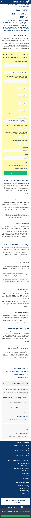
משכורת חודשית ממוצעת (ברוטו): (18, 61)
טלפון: (26, 154)
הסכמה (25, 162)
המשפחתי (16, 207)
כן (25, 143)
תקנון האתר (23, 512)
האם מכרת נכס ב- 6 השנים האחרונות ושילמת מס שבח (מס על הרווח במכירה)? (16, 133)
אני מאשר (15, 515)
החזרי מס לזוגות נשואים (21, 425)
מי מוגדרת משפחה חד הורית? (18, 368)
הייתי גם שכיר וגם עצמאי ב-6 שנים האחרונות (17, 121)
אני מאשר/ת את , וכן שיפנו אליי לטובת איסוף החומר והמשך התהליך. (17, 167)
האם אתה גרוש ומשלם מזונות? (19, 92)
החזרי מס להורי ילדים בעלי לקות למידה (17, 389)
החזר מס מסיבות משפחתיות (17, 4)
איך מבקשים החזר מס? (20, 374)
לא (25, 88)
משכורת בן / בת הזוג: (22, 69)
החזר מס (11, 190)
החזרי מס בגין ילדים (22, 416)
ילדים (25, 38)
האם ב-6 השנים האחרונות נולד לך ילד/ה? (17, 125)
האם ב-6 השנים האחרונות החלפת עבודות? (16, 107)
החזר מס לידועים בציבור (21, 433)
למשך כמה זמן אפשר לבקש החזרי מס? (16, 371)
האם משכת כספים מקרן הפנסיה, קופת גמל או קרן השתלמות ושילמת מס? (15, 77)
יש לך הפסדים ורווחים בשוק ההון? (18, 85)
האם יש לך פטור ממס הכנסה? (19, 140)
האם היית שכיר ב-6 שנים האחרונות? (18, 114)
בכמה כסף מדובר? (21, 377)
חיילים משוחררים (25, 251)
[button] (1, 2)
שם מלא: (25, 147)
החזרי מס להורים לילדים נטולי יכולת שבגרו (16, 408)
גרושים (16, 251)
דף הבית (27, 4)
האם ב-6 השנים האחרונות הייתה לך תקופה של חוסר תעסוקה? (15, 99)
